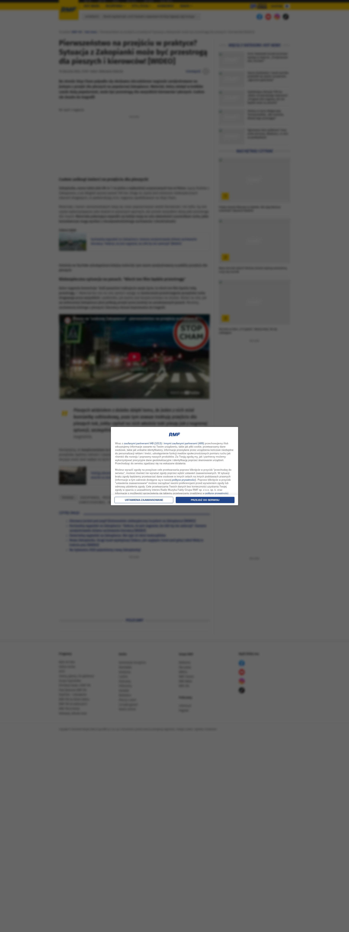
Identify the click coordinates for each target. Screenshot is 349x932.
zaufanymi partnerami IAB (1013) (143, 443)
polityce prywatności (183, 479)
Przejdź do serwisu (205, 500)
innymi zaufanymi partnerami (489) (184, 443)
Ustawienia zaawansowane (144, 500)
